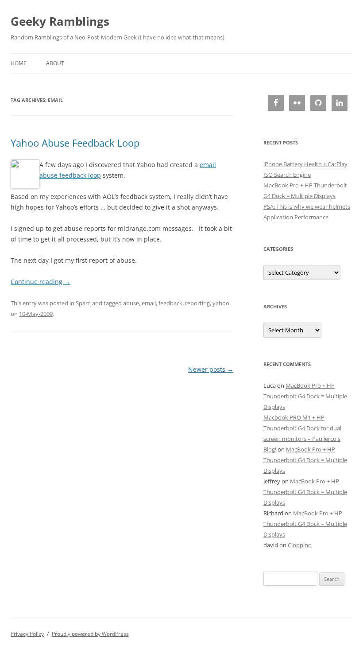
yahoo (220, 303)
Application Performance (295, 217)
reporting (197, 303)
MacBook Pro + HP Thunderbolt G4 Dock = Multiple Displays (305, 396)
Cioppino (300, 545)
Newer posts (210, 369)
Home (19, 63)
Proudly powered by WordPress (90, 634)
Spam (83, 303)
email (149, 303)
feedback (170, 303)
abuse (131, 303)
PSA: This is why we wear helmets (306, 206)
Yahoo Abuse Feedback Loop (75, 142)
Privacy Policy (27, 634)
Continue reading (40, 281)
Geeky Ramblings (60, 21)
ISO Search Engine (287, 175)
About (55, 63)
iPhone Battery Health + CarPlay (305, 164)
